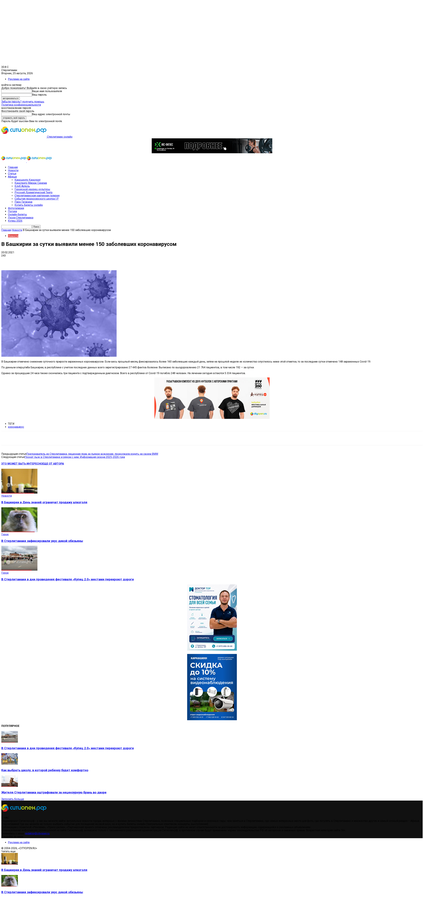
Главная (13, 167)
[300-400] (212, 649)
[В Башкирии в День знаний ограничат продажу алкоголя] (19, 492)
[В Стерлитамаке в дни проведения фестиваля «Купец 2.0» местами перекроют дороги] (19, 569)
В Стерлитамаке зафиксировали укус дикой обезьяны (42, 541)
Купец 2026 (15, 220)
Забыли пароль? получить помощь (22, 101)
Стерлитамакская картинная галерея (37, 195)
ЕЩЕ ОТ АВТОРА (53, 463)
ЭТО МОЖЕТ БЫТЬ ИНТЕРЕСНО (21, 463)
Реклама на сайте (19, 79)
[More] (104, 260)
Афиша (12, 176)
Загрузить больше (12, 799)
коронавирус (16, 426)
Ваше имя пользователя (47, 91)
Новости (13, 170)
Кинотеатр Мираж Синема (31, 183)
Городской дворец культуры (32, 189)
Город (5, 534)
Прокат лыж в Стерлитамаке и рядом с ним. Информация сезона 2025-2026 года (75, 457)
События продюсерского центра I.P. (37, 198)
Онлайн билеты (17, 214)
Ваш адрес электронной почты (51, 114)
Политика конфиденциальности (21, 104)
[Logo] (14, 161)
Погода (12, 211)
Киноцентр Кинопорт (28, 179)
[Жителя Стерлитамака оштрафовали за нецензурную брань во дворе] (9, 785)
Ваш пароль (39, 94)
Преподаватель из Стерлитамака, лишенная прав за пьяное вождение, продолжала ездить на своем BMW (92, 453)
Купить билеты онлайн (29, 205)
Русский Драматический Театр (34, 192)
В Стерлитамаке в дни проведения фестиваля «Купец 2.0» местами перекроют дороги (67, 579)
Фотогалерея (16, 208)
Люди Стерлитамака (20, 217)
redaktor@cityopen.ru (37, 833)
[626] (212, 418)
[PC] (212, 152)
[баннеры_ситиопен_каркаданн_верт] (212, 719)
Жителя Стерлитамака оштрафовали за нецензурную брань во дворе (53, 792)
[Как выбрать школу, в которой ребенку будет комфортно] (9, 763)
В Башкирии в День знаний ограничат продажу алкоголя (44, 502)
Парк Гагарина (23, 201)
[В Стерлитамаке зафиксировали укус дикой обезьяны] (19, 531)
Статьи (12, 173)
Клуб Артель (22, 186)
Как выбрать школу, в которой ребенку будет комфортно (44, 770)
